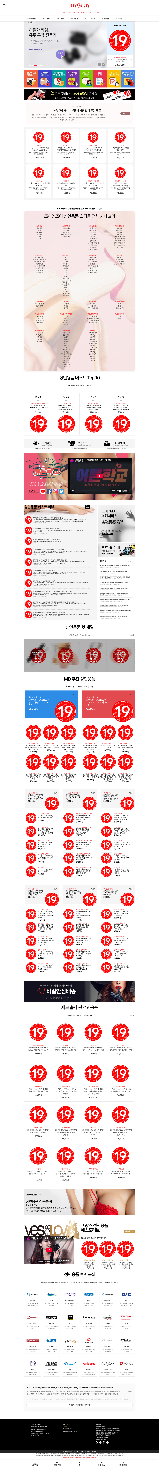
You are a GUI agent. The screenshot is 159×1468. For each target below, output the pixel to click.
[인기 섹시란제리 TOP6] (80, 967)
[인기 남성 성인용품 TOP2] (33, 738)
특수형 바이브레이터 (119, 245)
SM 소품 (92, 352)
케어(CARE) (66, 293)
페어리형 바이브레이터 (119, 239)
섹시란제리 (118, 19)
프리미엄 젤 (66, 304)
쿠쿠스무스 (66, 279)
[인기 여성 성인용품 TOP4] (125, 738)
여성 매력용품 (39, 264)
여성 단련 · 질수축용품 (39, 260)
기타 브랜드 (66, 296)
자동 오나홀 (66, 232)
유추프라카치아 (66, 285)
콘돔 (84, 19)
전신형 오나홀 (66, 237)
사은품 (97, 12)
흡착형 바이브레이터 (119, 237)
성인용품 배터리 (92, 245)
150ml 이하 (39, 316)
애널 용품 (39, 339)
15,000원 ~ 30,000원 (92, 320)
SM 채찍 (92, 356)
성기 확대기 (93, 241)
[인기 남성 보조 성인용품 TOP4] (42, 845)
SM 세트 (92, 360)
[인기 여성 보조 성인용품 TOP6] (80, 871)
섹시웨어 (66, 341)
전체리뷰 (84, 12)
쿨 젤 (119, 304)
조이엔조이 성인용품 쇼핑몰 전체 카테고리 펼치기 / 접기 (80, 208)
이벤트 (91, 12)
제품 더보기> (129, 1231)
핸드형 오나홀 (66, 228)
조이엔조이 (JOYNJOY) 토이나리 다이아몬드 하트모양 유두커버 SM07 (52, 591)
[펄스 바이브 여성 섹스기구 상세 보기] (28, 583)
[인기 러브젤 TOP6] (42, 967)
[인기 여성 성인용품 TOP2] (90, 738)
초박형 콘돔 (93, 257)
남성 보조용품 (45, 19)
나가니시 (66, 257)
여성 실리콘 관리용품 (39, 266)
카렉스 (66, 272)
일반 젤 (66, 308)
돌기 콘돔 (92, 264)
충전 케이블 (93, 247)
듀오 (66, 289)
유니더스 (66, 287)
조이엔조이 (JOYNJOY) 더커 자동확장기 (44, 518)
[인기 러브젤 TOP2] (42, 914)
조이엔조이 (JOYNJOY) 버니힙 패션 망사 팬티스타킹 (47, 539)
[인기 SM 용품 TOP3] (118, 927)
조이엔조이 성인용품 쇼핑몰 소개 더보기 (79, 1405)
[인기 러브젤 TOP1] (42, 894)
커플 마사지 (39, 333)
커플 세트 (39, 337)
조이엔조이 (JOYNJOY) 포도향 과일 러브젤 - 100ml (47, 603)
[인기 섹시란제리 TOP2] (80, 914)
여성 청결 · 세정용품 (39, 262)
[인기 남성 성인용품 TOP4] (68, 738)
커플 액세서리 (39, 341)
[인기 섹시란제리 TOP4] (80, 941)
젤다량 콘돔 (93, 268)
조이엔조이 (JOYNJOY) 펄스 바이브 (43, 582)
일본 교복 (66, 345)
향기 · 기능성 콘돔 (93, 266)
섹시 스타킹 (66, 360)
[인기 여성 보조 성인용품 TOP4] (80, 845)
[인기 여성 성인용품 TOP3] (108, 738)
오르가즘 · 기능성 (39, 257)
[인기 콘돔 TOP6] (118, 871)
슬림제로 (66, 277)
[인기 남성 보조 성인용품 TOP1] (42, 798)
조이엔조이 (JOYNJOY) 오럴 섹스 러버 (43, 550)
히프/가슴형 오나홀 (66, 234)
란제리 (66, 343)
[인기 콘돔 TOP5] (118, 858)
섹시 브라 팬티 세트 (66, 354)
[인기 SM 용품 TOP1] (118, 894)
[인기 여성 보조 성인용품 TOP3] (80, 831)
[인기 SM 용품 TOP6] (118, 967)
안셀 (66, 270)
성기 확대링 (93, 234)
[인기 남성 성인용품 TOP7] (68, 767)
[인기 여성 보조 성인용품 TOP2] (80, 818)
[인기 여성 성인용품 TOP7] (125, 767)
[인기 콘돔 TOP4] (118, 845)
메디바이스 (66, 283)
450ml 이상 (39, 322)
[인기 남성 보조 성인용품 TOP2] (42, 818)
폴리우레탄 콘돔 (92, 262)
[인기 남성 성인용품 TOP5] (33, 767)
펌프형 (66, 325)
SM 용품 (29, 22)
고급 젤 (66, 306)
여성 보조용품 (73, 19)
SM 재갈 (92, 335)
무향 (119, 316)
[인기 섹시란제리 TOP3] (80, 927)
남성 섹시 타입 (66, 367)
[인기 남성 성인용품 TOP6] (51, 767)
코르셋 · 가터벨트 (66, 358)
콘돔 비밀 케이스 (39, 304)
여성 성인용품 (59, 19)
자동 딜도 (119, 232)
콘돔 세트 (119, 257)
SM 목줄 (92, 337)
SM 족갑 (92, 345)
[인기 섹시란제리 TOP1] (80, 894)
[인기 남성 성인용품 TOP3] (51, 738)
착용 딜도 (119, 234)
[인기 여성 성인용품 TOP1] (109, 704)
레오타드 (66, 339)
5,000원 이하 (93, 316)
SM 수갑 (92, 339)
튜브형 (66, 316)
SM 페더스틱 (93, 354)
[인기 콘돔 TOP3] (118, 831)
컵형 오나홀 (66, 230)
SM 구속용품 (66, 350)
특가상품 (62, 12)
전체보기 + (130, 561)
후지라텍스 (66, 264)
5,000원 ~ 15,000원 (93, 318)
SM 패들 (92, 358)
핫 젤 (119, 306)
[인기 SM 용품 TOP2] (118, 914)
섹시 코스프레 (66, 333)
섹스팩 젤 (92, 304)
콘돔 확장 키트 (39, 306)
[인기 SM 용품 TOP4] (118, 941)
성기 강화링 (93, 237)
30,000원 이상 (93, 322)
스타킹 (66, 337)
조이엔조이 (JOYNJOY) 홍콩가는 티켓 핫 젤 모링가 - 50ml (49, 560)
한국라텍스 (66, 291)
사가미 (66, 262)
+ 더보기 (131, 635)
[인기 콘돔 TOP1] (118, 798)
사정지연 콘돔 (93, 260)
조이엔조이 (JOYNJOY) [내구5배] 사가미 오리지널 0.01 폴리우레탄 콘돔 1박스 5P (55, 528)
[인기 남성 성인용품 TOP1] (52, 704)
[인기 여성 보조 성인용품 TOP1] (80, 798)
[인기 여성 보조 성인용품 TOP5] (80, 858)
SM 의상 (92, 350)
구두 (66, 348)
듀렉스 (66, 274)
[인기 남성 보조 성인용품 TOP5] (42, 858)
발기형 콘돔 (93, 228)
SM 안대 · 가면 (93, 333)
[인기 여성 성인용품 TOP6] (108, 767)
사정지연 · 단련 (93, 230)
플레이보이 (66, 266)
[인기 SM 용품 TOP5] (118, 954)
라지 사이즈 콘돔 (93, 272)
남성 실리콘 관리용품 (93, 243)
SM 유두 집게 (93, 341)
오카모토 (66, 260)
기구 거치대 (39, 272)
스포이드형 (66, 322)
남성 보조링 (93, 232)
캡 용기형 (66, 318)
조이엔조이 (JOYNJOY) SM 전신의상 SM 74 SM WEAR (48, 613)
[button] (35, 1464)
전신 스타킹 (66, 335)
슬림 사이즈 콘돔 (93, 270)
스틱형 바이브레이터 (119, 243)
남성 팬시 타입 (66, 365)
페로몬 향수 (39, 335)
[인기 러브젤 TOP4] (42, 941)
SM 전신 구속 (93, 348)
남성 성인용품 (31, 19)
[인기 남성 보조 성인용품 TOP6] (42, 871)
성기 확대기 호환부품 (93, 249)
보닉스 (66, 268)
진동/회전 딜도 (119, 230)
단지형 (66, 320)
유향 (119, 318)
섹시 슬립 (66, 356)
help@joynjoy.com (103, 1437)
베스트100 (76, 12)
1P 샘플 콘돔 (119, 260)
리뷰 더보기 (87, 506)
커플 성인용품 (105, 19)
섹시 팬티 (66, 352)
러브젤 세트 (93, 306)
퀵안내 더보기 (107, 553)
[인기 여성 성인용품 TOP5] (90, 767)
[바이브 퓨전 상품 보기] (28, 572)
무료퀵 (69, 12)
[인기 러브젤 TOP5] (42, 954)
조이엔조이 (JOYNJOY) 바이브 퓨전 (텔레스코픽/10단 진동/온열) (50, 571)
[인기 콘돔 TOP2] (118, 818)
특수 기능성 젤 (119, 308)
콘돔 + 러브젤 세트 (119, 264)
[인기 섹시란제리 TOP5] (80, 954)
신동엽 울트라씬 (66, 281)
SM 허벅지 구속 (92, 343)
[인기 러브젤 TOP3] (42, 927)
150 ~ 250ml (39, 318)
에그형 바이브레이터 (119, 241)
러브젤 (93, 19)
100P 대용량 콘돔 (119, 262)
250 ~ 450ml (39, 320)
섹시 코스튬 (66, 362)
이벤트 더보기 (107, 533)
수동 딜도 (119, 228)
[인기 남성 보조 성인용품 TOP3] (42, 831)
